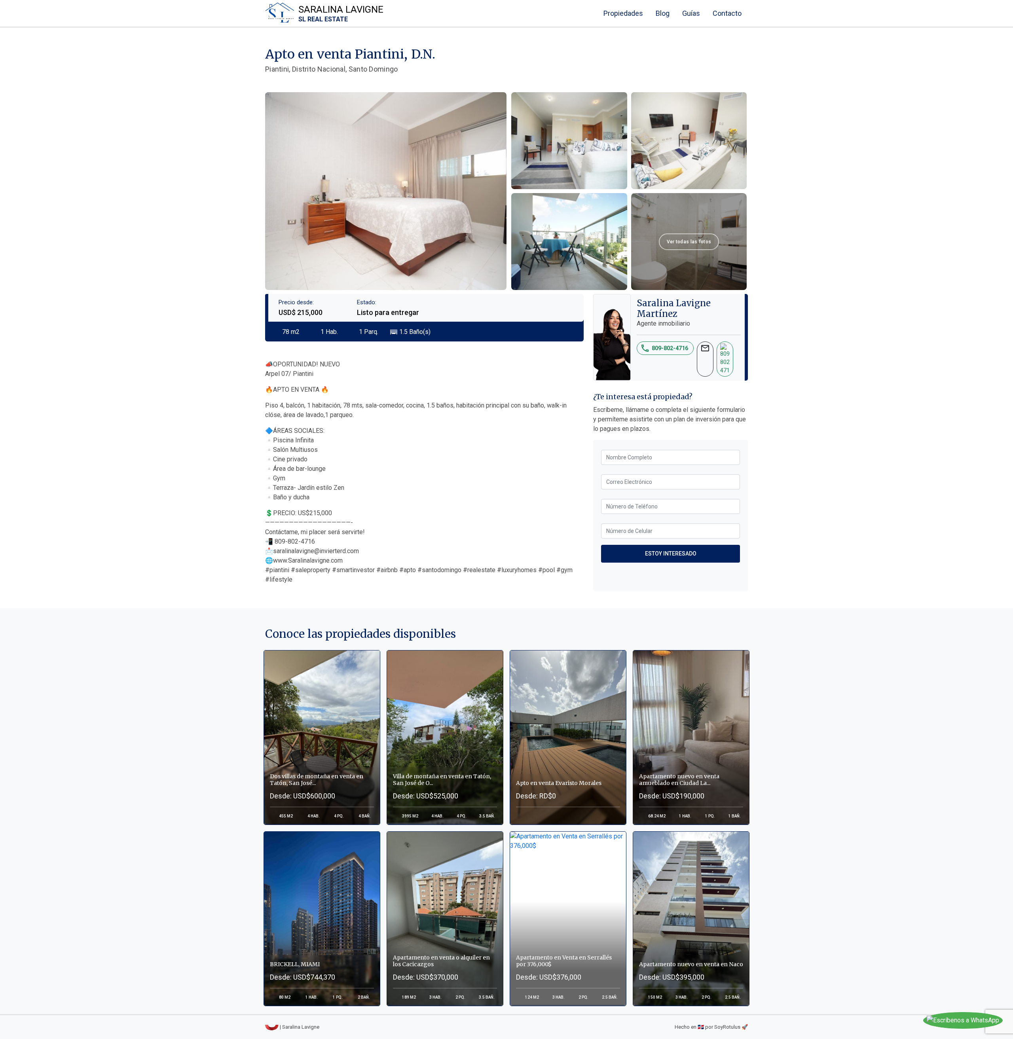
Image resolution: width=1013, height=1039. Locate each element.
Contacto (727, 13)
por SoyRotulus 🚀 (726, 1027)
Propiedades (623, 13)
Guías (691, 13)
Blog (663, 13)
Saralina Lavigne (340, 13)
